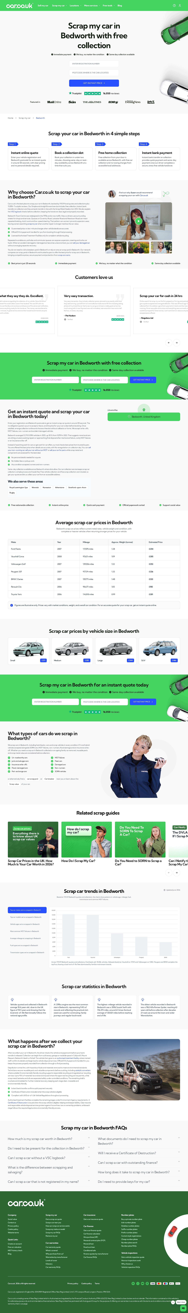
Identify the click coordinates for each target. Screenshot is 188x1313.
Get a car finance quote (92, 1230)
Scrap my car (25, 118)
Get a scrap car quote (54, 1219)
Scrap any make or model (55, 1229)
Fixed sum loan (89, 1247)
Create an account (15, 1244)
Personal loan (89, 1244)
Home (10, 118)
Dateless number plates (130, 1226)
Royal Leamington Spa (18, 488)
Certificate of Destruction (17, 1103)
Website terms (13, 1232)
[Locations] (76, 5)
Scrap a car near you (53, 1222)
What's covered (51, 1250)
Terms (97, 1284)
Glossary (49, 1264)
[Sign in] (179, 5)
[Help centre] (174, 5)
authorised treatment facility (68, 1058)
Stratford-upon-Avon (77, 488)
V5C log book (16, 212)
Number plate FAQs (128, 1246)
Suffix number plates (129, 1229)
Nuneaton (47, 488)
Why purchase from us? (54, 1254)
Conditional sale (90, 1250)
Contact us (12, 1222)
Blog (9, 1254)
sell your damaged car (81, 243)
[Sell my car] (44, 5)
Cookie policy (13, 1229)
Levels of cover (51, 1260)
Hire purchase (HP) (91, 1237)
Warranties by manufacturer (56, 1257)
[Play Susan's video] (138, 221)
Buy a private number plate (131, 1219)
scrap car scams (64, 255)
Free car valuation (14, 1247)
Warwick (35, 488)
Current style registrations (131, 1236)
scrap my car (32, 224)
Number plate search (129, 1243)
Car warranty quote (53, 1247)
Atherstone (59, 488)
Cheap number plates (129, 1239)
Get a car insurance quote (93, 1219)
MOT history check (15, 1250)
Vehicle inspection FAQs (130, 1267)
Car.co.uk (144, 195)
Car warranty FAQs (53, 1267)
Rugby (12, 493)
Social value (12, 1219)
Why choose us (127, 1264)
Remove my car (51, 1236)
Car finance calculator (92, 1234)
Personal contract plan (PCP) (94, 1240)
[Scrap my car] (59, 5)
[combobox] (94, 73)
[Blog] (120, 5)
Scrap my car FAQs (53, 1232)
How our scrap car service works (58, 1226)
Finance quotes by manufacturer (96, 1254)
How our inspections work (131, 1260)
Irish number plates (128, 1222)
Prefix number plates (129, 1232)
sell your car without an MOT (36, 450)
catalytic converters (82, 1070)
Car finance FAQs (90, 1257)
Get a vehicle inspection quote (132, 1257)
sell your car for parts (58, 450)
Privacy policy (13, 1226)
